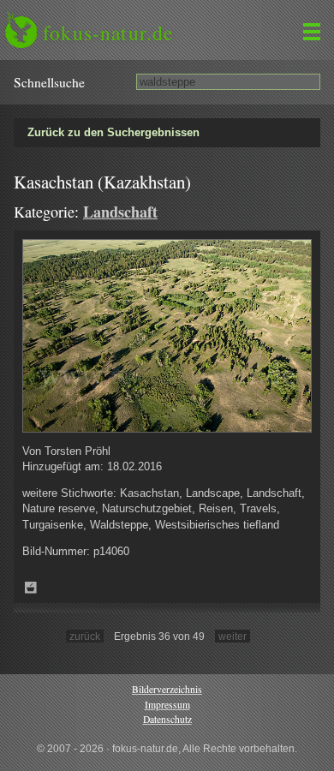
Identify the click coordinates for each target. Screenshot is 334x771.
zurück (84, 636)
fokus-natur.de (108, 32)
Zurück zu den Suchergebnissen (113, 132)
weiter (232, 636)
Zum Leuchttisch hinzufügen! (31, 588)
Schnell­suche (49, 82)
